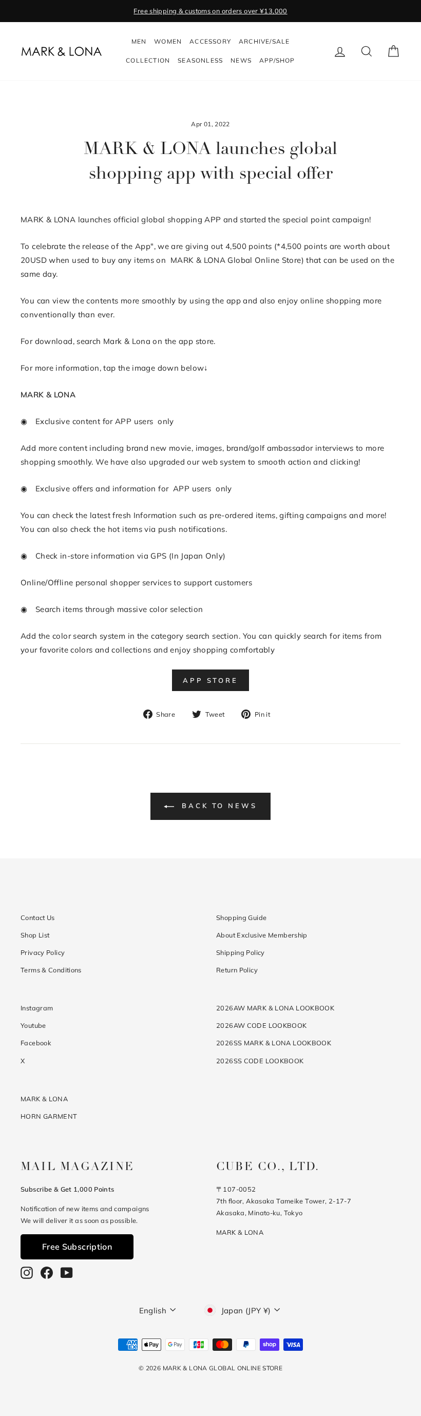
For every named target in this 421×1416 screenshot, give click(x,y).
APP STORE (210, 680)
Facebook (36, 1043)
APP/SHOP (277, 60)
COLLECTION (148, 60)
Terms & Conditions (51, 970)
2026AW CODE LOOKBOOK (261, 1025)
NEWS (241, 60)
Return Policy (237, 970)
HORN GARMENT (49, 1116)
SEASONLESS (200, 60)
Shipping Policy (240, 952)
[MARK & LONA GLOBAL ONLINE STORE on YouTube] (67, 1272)
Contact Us (38, 917)
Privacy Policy (43, 952)
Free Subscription (77, 1246)
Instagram (37, 1008)
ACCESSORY (210, 41)
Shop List (35, 935)
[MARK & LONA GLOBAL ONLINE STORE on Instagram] (27, 1272)
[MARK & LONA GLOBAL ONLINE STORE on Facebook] (47, 1272)
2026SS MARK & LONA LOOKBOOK (273, 1043)
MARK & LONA (44, 1099)
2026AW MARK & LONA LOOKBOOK (275, 1008)
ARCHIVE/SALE (264, 41)
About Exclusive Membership (262, 935)
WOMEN (168, 41)
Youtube (33, 1025)
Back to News (217, 805)
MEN (139, 41)
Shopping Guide (241, 917)
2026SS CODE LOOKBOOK (260, 1061)
